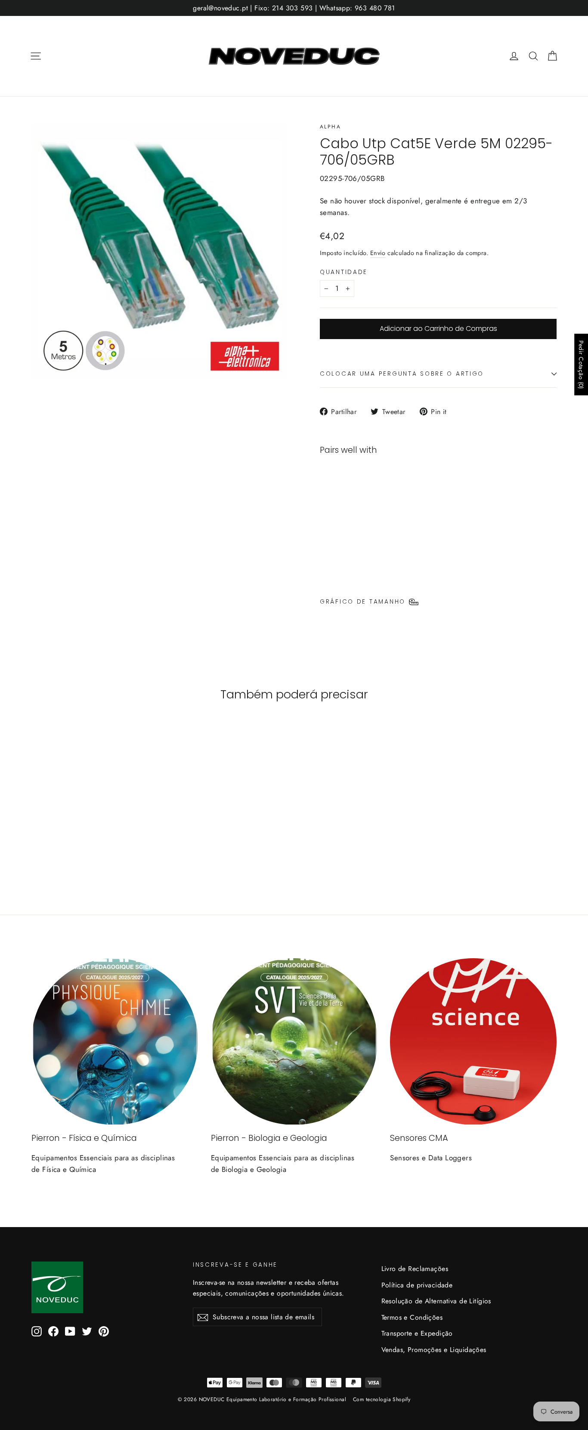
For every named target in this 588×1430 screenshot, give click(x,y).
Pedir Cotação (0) (581, 364)
